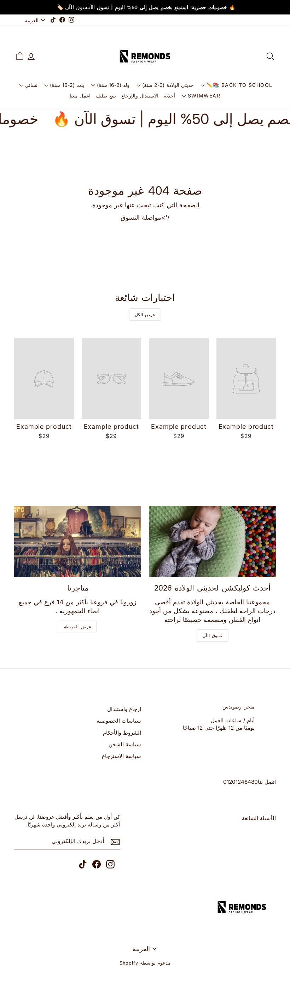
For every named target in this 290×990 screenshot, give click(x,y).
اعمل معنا (80, 96)
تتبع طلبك (106, 96)
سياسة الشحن (125, 744)
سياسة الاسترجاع (121, 756)
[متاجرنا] (77, 541)
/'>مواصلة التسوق (145, 217)
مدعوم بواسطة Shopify (145, 963)
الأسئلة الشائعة (259, 818)
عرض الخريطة (77, 626)
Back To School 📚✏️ (238, 85)
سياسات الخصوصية (119, 720)
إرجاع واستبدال (124, 709)
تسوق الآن (212, 635)
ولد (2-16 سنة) (112, 85)
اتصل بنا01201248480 (249, 781)
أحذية (169, 96)
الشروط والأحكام (122, 732)
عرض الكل (145, 314)
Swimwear (203, 96)
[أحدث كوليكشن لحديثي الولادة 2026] (212, 541)
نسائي (30, 85)
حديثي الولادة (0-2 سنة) (167, 85)
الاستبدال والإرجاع (139, 96)
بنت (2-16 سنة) (66, 85)
